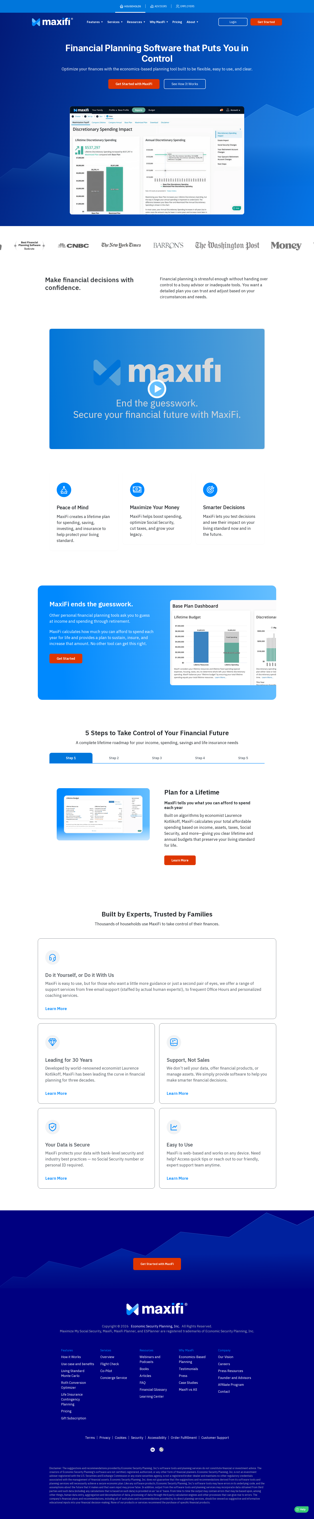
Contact (224, 1391)
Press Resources (230, 1371)
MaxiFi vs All (188, 1389)
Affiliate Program (231, 1385)
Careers (224, 1364)
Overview (107, 1357)
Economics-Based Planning (192, 1359)
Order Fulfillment (184, 1438)
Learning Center (152, 1396)
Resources (134, 22)
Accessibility (157, 1438)
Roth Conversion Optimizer (73, 1385)
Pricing (177, 22)
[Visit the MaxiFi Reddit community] (161, 1449)
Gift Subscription (73, 1418)
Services (113, 22)
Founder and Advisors (234, 1378)
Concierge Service (113, 1378)
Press (183, 1376)
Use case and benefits (77, 1364)
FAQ (143, 1383)
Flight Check (109, 1364)
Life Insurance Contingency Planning (72, 1399)
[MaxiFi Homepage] (45, 22)
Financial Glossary (153, 1389)
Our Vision (225, 1357)
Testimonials (188, 1369)
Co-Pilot (106, 1371)
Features (93, 22)
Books (144, 1369)
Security (137, 1438)
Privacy (104, 1438)
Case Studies (188, 1383)
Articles (145, 1376)
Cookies (120, 1438)
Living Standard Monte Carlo (72, 1373)
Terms (90, 1438)
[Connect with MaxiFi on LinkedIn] (152, 1449)
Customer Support (215, 1438)
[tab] (70, 758)
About (191, 22)
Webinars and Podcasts (150, 1359)
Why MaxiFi (157, 22)
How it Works (71, 1357)
